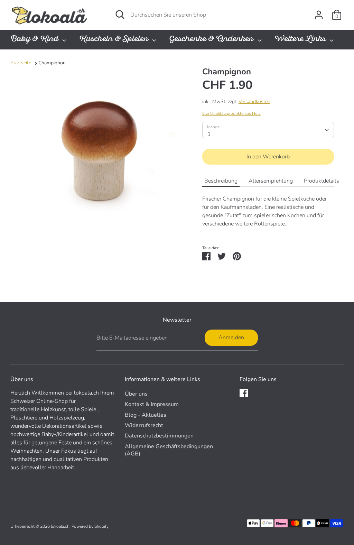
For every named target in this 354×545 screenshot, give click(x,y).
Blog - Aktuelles (145, 415)
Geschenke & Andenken (212, 39)
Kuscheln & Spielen (114, 39)
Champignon (52, 62)
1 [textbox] (209, 134)
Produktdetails (321, 181)
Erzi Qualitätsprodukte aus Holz (231, 113)
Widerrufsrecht (144, 425)
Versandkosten (254, 101)
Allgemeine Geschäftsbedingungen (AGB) (169, 450)
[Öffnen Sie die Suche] (120, 14)
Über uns (136, 394)
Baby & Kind (35, 39)
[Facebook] (244, 393)
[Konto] (319, 15)
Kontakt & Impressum (152, 404)
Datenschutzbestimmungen (159, 436)
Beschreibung (220, 181)
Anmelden (231, 337)
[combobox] (268, 130)
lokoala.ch (60, 526)
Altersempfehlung (271, 181)
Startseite (20, 62)
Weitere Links (301, 39)
